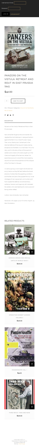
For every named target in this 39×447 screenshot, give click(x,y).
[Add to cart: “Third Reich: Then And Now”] (32, 406)
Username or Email (7, 2)
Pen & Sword (8, 110)
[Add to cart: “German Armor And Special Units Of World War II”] (32, 252)
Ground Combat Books (27, 108)
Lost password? (15, 14)
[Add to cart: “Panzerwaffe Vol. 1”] (32, 364)
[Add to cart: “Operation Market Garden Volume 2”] (32, 309)
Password (4, 8)
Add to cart (18, 101)
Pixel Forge (22, 444)
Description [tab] (8, 120)
